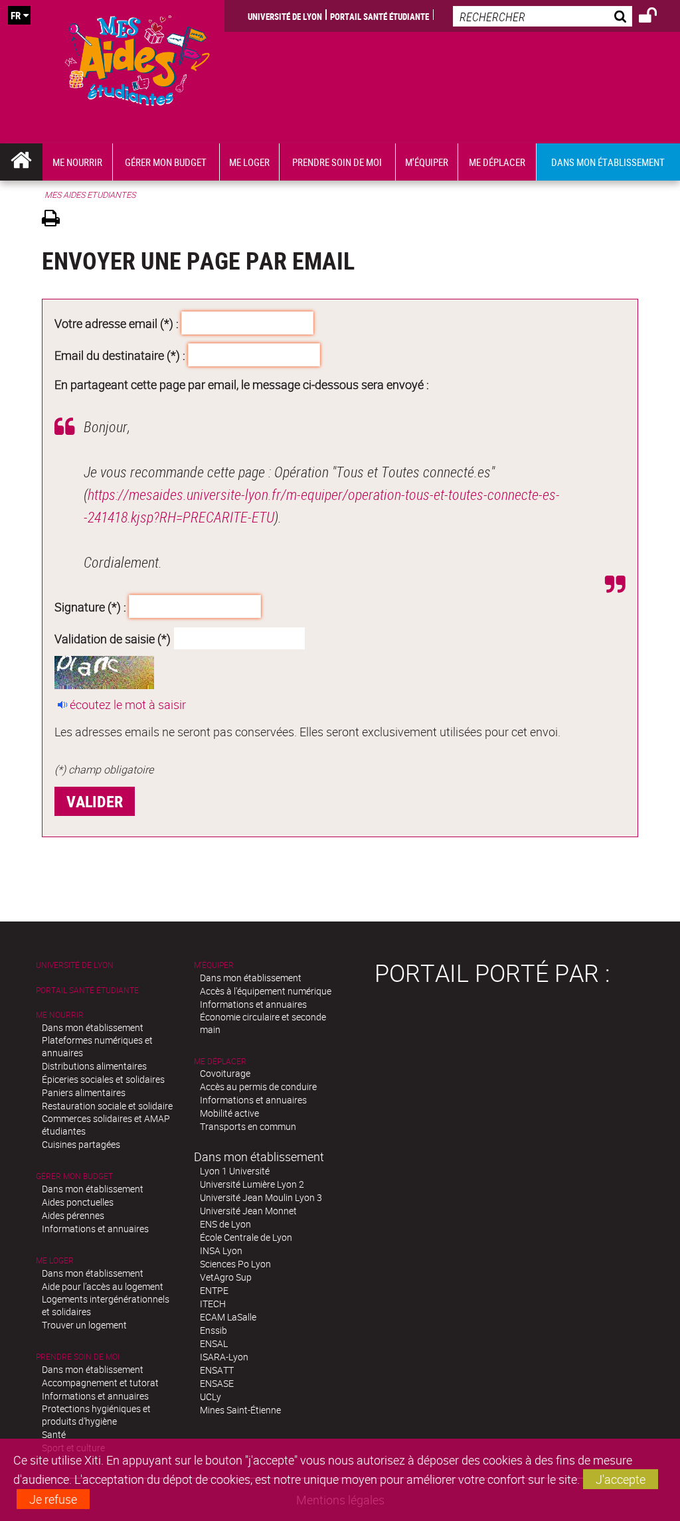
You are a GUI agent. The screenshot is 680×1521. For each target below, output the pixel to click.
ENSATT (217, 1370)
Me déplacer (220, 1061)
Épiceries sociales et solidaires (103, 1079)
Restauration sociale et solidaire (107, 1105)
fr (16, 15)
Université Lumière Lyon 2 (252, 1184)
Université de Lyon (285, 16)
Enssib (213, 1330)
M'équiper (214, 965)
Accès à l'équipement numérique (265, 991)
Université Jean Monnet (248, 1210)
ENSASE (217, 1383)
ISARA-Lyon (224, 1356)
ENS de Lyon (225, 1224)
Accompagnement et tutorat (100, 1382)
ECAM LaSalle (228, 1317)
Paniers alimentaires (84, 1092)
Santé (54, 1434)
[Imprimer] (55, 220)
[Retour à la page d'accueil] (137, 57)
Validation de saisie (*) (112, 639)
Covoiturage (225, 1073)
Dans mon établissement (92, 1027)
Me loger (55, 1260)
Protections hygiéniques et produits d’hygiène (96, 1414)
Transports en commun (248, 1126)
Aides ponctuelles (78, 1202)
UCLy (210, 1396)
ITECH (213, 1303)
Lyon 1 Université (235, 1170)
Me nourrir (60, 1014)
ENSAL (214, 1343)
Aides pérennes (73, 1215)
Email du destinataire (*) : (119, 355)
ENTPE (214, 1290)
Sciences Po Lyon (235, 1263)
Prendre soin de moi (78, 1356)
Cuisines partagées (81, 1144)
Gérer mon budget (74, 1176)
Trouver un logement (84, 1325)
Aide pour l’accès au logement (102, 1286)
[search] (542, 16)
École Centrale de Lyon (246, 1237)
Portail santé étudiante (379, 16)
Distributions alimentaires (94, 1066)
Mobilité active (229, 1113)
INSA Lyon (221, 1250)
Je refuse (53, 1499)
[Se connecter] (656, 17)
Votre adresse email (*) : (116, 323)
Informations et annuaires (95, 1228)
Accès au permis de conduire (258, 1086)
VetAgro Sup (226, 1277)
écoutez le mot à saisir (128, 704)
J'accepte (620, 1479)
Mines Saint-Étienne (240, 1409)
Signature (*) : (90, 607)
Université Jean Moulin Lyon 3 (261, 1197)
